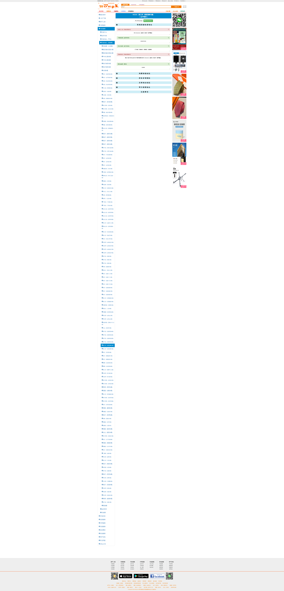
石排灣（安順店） (122, 587)
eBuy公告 (103, 544)
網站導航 (101, 11)
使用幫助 (182, 0)
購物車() (158, 0)
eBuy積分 (122, 569)
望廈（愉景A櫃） (108, 429)
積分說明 (184, 7)
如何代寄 (142, 563)
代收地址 (132, 567)
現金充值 (151, 567)
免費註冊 (112, 0)
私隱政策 (171, 567)
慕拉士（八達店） (138, 587)
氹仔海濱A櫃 (107, 67)
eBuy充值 (175, 11)
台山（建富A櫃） (108, 432)
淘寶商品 (108, 11)
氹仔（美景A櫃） (108, 474)
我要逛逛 (151, 0)
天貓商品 (116, 11)
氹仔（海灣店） (156, 585)
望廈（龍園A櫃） (108, 443)
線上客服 (170, 0)
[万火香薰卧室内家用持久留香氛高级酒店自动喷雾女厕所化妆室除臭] (179, 154)
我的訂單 (164, 0)
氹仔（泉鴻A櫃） (108, 102)
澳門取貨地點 (139, 20)
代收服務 (102, 28)
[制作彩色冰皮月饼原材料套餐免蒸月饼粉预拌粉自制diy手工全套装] (179, 39)
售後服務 (161, 563)
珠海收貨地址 (148, 20)
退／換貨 (142, 567)
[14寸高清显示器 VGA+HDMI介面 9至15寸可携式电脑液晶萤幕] (179, 62)
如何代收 (104, 35)
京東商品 (123, 11)
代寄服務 (102, 523)
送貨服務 (102, 519)
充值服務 (102, 526)
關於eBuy (124, 581)
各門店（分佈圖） (110, 585)
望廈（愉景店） (130, 587)
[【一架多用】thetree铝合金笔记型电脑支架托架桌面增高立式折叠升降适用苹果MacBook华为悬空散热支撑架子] (179, 177)
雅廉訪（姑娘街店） (147, 585)
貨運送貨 (161, 567)
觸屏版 (117, 0)
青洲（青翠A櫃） (108, 387)
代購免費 (122, 563)
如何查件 (104, 509)
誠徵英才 (139, 581)
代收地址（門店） (107, 39)
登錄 (106, 0)
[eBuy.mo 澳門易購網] (109, 6)
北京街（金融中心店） (112, 587)
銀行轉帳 (151, 565)
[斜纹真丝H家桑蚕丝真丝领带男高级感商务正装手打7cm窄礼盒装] (179, 108)
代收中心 (104, 32)
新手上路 (102, 21)
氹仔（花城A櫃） (108, 484)
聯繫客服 (134, 581)
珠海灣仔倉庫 (173, 587)
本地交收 (102, 516)
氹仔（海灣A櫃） (108, 415)
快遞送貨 (161, 565)
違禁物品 (171, 569)
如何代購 (184, 6)
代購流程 (122, 567)
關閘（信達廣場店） (138, 585)
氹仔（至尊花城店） (120, 585)
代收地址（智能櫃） (108, 42)
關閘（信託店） (158, 587)
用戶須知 (102, 537)
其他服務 (102, 533)
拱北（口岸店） (166, 587)
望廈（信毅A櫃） (108, 390)
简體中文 (176, 0)
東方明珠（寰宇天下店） (149, 587)
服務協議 (171, 565)
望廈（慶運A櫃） (108, 408)
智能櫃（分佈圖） (108, 46)
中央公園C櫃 (107, 56)
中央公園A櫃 (107, 60)
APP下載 (103, 18)
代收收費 (132, 565)
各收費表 (102, 530)
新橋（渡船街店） (164, 585)
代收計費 (168, 11)
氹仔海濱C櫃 (107, 63)
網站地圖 (155, 581)
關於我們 (102, 14)
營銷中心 (129, 581)
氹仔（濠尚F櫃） (108, 137)
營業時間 (144, 581)
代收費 (104, 512)
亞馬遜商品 (131, 11)
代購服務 (102, 25)
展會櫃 (105, 505)
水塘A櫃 (105, 70)
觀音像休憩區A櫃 (108, 53)
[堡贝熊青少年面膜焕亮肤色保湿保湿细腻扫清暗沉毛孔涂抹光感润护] (179, 131)
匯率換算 (183, 11)
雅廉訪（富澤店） (173, 585)
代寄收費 (142, 565)
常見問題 (102, 540)
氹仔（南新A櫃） (108, 464)
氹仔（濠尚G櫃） (108, 133)
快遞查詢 (142, 569)
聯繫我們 (150, 581)
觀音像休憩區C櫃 (108, 49)
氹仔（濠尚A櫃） (108, 144)
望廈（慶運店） (129, 585)
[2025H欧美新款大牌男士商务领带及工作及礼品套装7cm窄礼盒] (179, 85)
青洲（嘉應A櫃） (108, 498)
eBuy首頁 (144, 0)
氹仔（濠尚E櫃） (108, 140)
